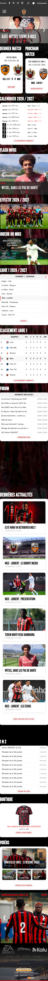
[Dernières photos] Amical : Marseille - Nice (14, 895)
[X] (13, 3)
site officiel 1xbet (23, 964)
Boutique (3, 3)
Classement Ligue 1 (13, 330)
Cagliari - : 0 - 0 (34, 117)
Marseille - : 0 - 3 (34, 110)
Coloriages (37, 956)
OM (17, 956)
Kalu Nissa (39, 949)
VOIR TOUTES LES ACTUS (23, 719)
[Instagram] (18, 3)
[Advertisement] (24, 467)
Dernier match (10, 48)
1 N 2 (3, 742)
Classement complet (24, 380)
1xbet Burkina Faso (35, 960)
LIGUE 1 (23, 321)
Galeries (44, 895)
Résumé (11, 87)
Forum (4, 388)
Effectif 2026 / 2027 (14, 200)
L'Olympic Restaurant (24, 949)
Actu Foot (9, 956)
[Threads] (22, 3)
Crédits (17, 975)
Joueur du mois (10, 234)
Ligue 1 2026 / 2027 (13, 270)
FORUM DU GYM (24, 437)
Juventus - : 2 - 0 (34, 113)
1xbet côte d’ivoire (18, 960)
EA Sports (8, 949)
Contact (31, 975)
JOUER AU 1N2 (24, 791)
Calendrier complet (23, 141)
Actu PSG (26, 956)
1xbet (6, 960)
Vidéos (4, 842)
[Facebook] (9, 3)
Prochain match (32, 51)
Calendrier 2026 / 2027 (17, 99)
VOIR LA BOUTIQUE (23, 833)
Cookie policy (24, 975)
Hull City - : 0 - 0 (34, 121)
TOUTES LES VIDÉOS (23, 885)
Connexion (42, 3)
